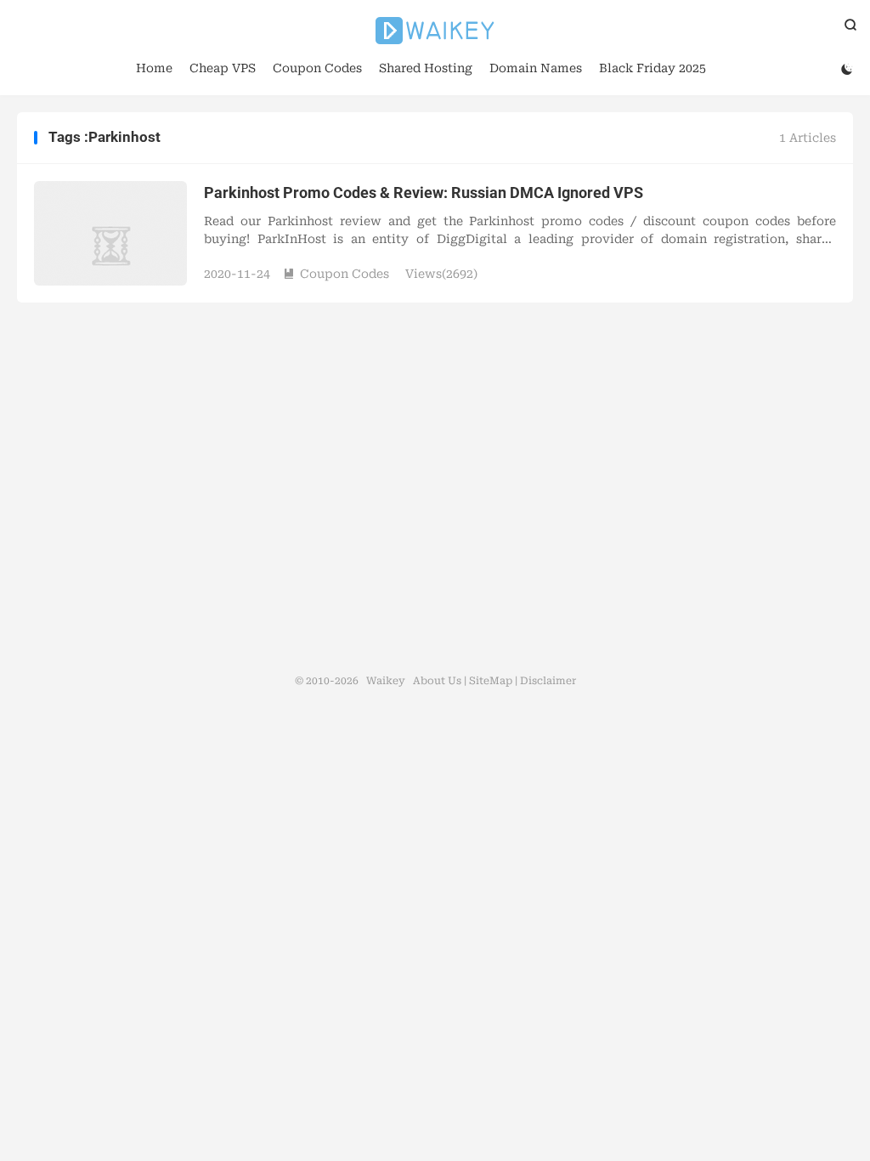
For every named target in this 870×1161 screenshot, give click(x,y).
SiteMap (490, 681)
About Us (437, 681)
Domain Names (535, 68)
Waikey (435, 30)
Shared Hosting (425, 68)
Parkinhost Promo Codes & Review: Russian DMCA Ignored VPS (423, 192)
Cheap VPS (222, 68)
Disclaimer (548, 681)
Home (154, 68)
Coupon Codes (317, 68)
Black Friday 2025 (652, 68)
